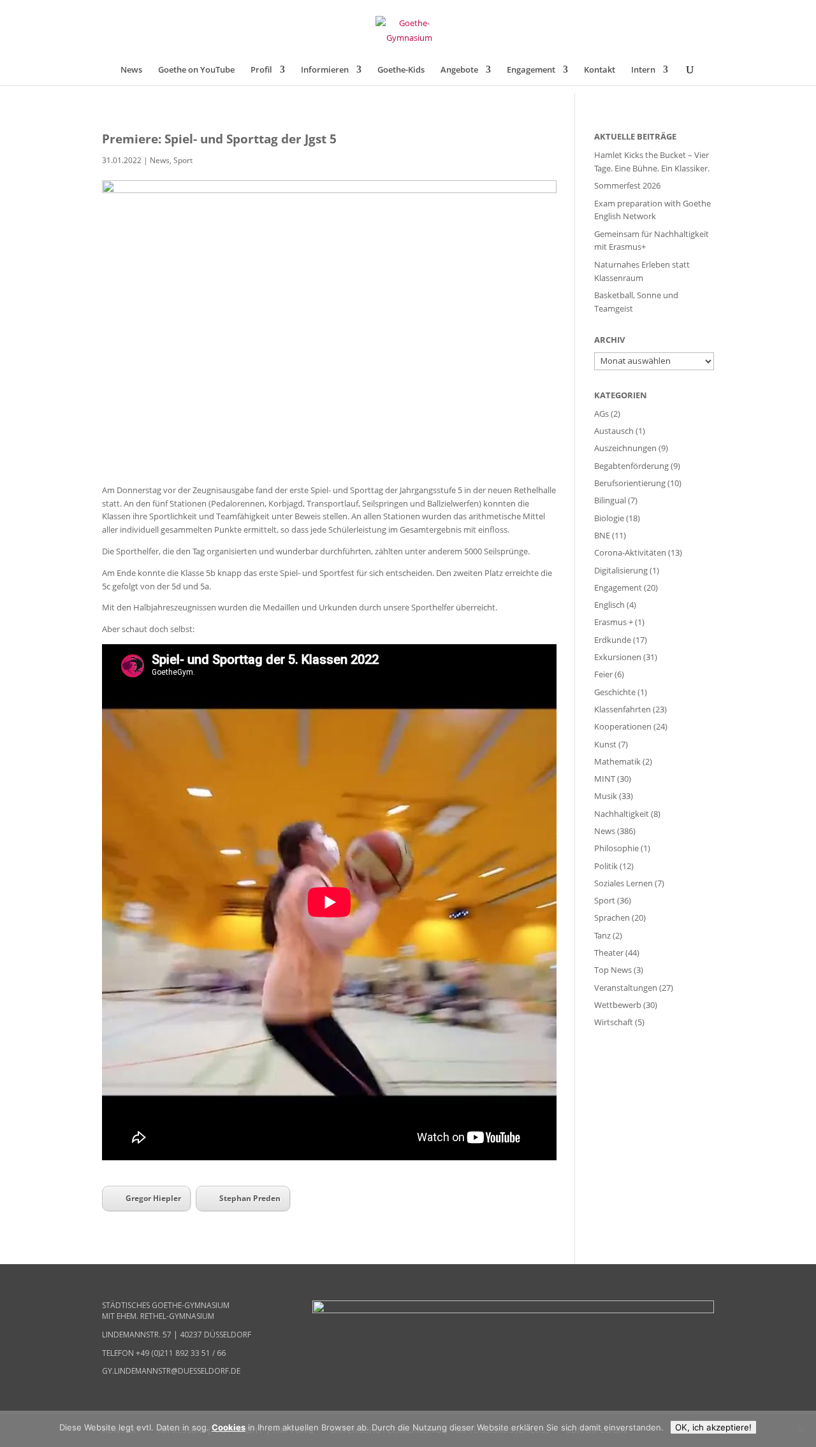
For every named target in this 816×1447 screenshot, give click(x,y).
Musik (605, 796)
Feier (603, 674)
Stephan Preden (249, 1198)
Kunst (605, 744)
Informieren (325, 70)
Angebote (459, 70)
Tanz (602, 935)
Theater (608, 952)
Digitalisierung (621, 570)
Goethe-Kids (401, 70)
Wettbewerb (617, 1005)
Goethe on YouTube (196, 70)
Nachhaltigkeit (621, 813)
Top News (613, 969)
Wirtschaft (613, 1022)
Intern (643, 70)
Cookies (228, 1427)
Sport (183, 160)
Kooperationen (623, 726)
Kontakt (599, 70)
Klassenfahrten (622, 709)
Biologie (609, 518)
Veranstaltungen (625, 987)
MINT (604, 778)
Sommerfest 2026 (627, 185)
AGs (601, 413)
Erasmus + (613, 622)
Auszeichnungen (625, 448)
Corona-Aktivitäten (630, 552)
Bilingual (610, 500)
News (131, 70)
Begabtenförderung (631, 466)
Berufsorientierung (630, 483)
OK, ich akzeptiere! (713, 1427)
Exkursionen (617, 657)
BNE (602, 535)
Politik (606, 866)
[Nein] (800, 1429)
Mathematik (617, 761)
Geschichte (615, 692)
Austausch (614, 430)
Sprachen (612, 917)
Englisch (609, 604)
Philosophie (616, 848)
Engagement (531, 70)
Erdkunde (612, 639)
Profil (261, 70)
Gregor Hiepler (153, 1198)
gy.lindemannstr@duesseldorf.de (171, 1370)
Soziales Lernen (623, 883)
